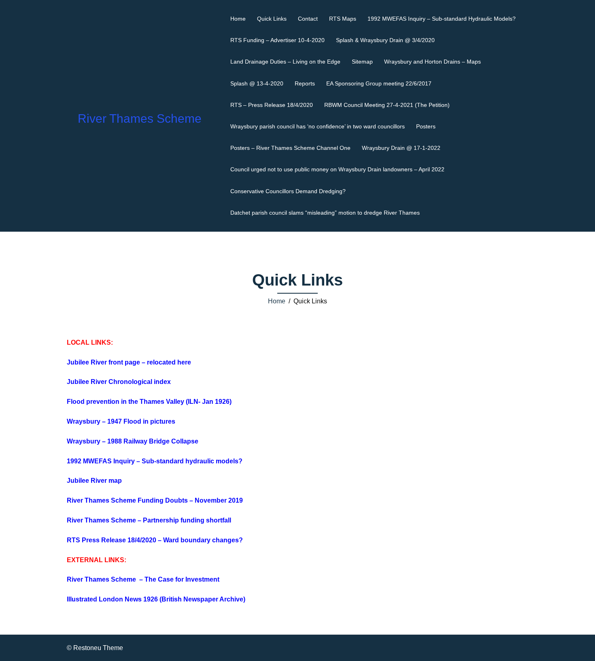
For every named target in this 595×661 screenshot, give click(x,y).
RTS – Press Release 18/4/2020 (271, 105)
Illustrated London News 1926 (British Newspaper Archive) (156, 599)
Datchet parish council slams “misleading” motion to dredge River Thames (325, 212)
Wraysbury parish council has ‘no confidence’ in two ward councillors (317, 126)
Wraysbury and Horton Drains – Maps (432, 61)
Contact (308, 18)
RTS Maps (342, 18)
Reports (305, 83)
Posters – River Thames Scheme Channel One (290, 148)
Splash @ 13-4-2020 (256, 83)
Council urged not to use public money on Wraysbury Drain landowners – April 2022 (337, 169)
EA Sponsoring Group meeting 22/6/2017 (378, 83)
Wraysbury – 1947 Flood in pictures (121, 421)
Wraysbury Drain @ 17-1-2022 (401, 148)
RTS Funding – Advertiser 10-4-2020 (277, 40)
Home (238, 18)
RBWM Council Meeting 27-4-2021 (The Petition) (387, 105)
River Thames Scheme (140, 118)
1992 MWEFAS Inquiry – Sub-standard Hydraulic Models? (442, 18)
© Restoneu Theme (95, 647)
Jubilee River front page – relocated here (130, 362)
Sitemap (362, 61)
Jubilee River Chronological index (119, 381)
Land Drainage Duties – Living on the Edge (285, 61)
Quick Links (272, 18)
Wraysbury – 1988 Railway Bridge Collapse (132, 441)
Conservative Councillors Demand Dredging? (288, 191)
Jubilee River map (94, 480)
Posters (426, 126)
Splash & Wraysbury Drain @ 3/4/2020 (385, 40)
